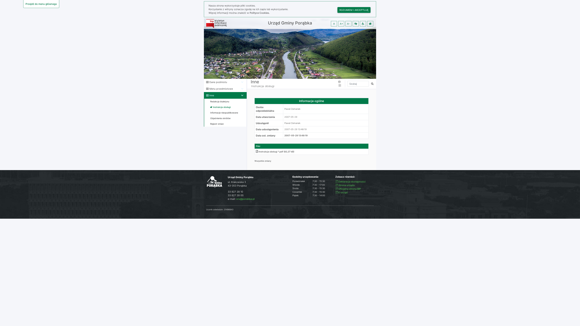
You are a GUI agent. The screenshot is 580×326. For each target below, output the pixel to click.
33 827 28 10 (235, 191)
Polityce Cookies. (260, 12)
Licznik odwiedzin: (214, 209)
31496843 (228, 209)
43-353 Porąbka (237, 185)
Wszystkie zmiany (263, 161)
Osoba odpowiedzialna (265, 109)
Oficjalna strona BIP (349, 188)
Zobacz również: (345, 176)
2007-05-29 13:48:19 (295, 129)
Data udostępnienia (267, 129)
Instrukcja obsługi (262, 86)
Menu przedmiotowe (221, 88)
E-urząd (343, 192)
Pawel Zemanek (292, 109)
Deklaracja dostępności (352, 181)
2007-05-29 (290, 117)
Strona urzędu (346, 185)
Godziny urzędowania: (305, 176)
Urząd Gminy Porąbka (290, 23)
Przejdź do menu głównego (41, 3)
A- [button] (348, 23)
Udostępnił (262, 123)
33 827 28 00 (235, 195)
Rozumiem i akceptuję (354, 9)
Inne (211, 95)
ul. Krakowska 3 (237, 182)
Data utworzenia (265, 116)
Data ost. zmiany (265, 135)
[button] (356, 23)
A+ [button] (341, 23)
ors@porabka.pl (245, 198)
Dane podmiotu (218, 82)
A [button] (334, 23)
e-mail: (241, 198)
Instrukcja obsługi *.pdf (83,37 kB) (276, 151)
